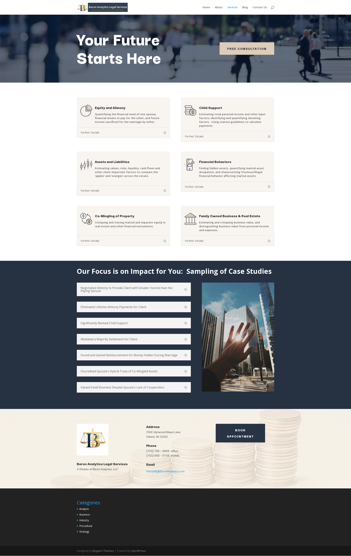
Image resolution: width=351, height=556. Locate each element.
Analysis (84, 509)
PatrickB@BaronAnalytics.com (165, 471)
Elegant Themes (103, 551)
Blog (245, 7)
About (219, 7)
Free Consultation (247, 48)
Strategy (84, 531)
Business (84, 514)
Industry (84, 520)
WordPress (139, 551)
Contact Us (260, 7)
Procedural (85, 526)
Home (206, 7)
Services (232, 7)
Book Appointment (240, 433)
